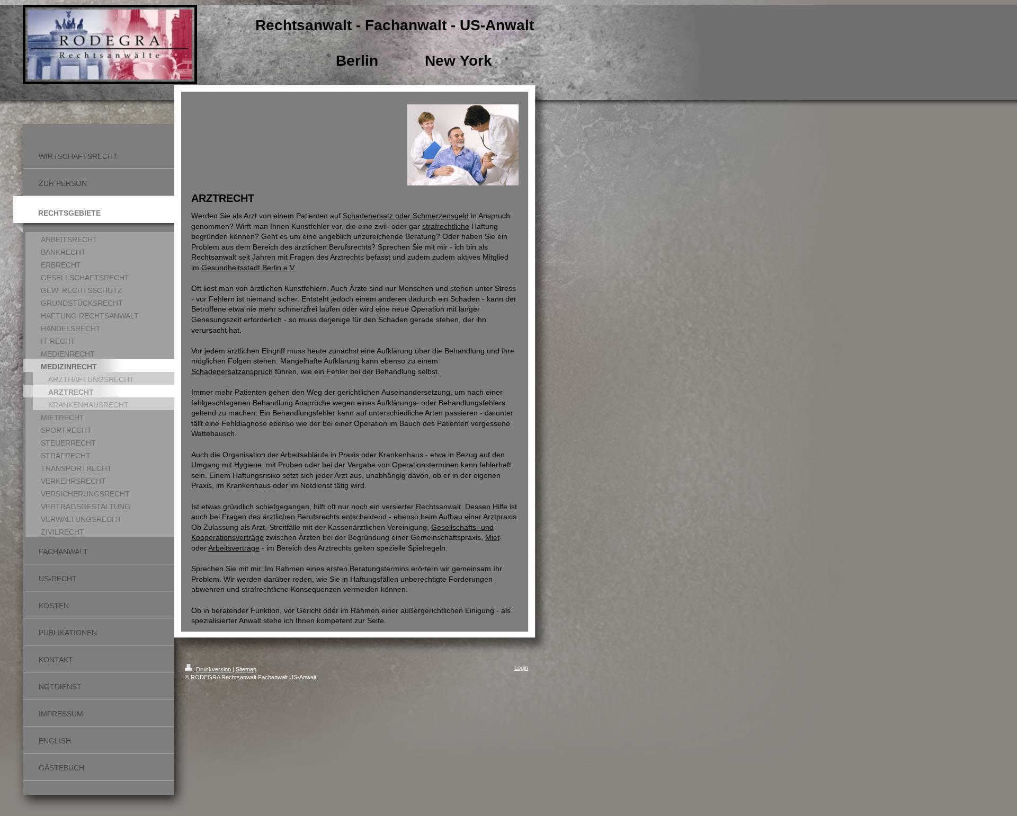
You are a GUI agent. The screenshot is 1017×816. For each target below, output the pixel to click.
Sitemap (246, 669)
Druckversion (213, 669)
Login (521, 667)
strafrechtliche (445, 226)
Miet (492, 537)
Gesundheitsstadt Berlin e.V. (248, 267)
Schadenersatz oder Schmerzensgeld (406, 215)
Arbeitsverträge (234, 548)
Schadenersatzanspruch (232, 371)
